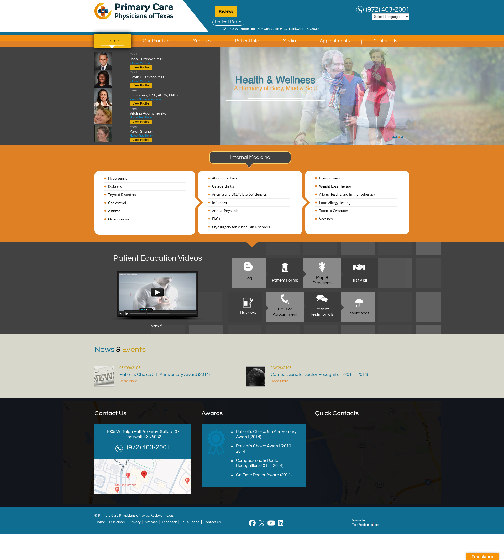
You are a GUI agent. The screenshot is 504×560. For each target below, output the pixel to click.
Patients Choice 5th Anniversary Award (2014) (164, 374)
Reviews (226, 11)
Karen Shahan (141, 129)
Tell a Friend (190, 522)
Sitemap (151, 522)
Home (112, 40)
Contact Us (385, 40)
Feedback (169, 522)
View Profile (141, 67)
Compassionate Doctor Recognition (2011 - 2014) (319, 374)
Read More (128, 381)
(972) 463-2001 (388, 9)
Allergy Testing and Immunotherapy (347, 194)
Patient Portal (228, 22)
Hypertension (119, 178)
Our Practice (156, 40)
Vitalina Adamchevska (148, 111)
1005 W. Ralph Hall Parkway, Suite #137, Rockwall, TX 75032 (273, 29)
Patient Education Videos (157, 258)
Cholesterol (117, 202)
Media (289, 40)
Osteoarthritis (223, 186)
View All (157, 326)
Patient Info (247, 40)
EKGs (216, 218)
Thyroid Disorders (122, 194)
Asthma (114, 211)
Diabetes (115, 186)
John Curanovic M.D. (147, 57)
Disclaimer (117, 522)
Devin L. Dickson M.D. (147, 75)
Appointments (335, 40)
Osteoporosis (118, 219)
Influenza (219, 202)
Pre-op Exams (330, 178)
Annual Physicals (225, 210)
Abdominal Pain (224, 178)
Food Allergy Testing (334, 202)
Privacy (135, 522)
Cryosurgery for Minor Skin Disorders (241, 227)
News (120, 349)
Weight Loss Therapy (335, 186)
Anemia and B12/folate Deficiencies (239, 194)
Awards (212, 413)
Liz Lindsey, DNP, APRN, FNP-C (155, 93)
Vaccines (326, 218)
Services (202, 40)
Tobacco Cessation (333, 210)
